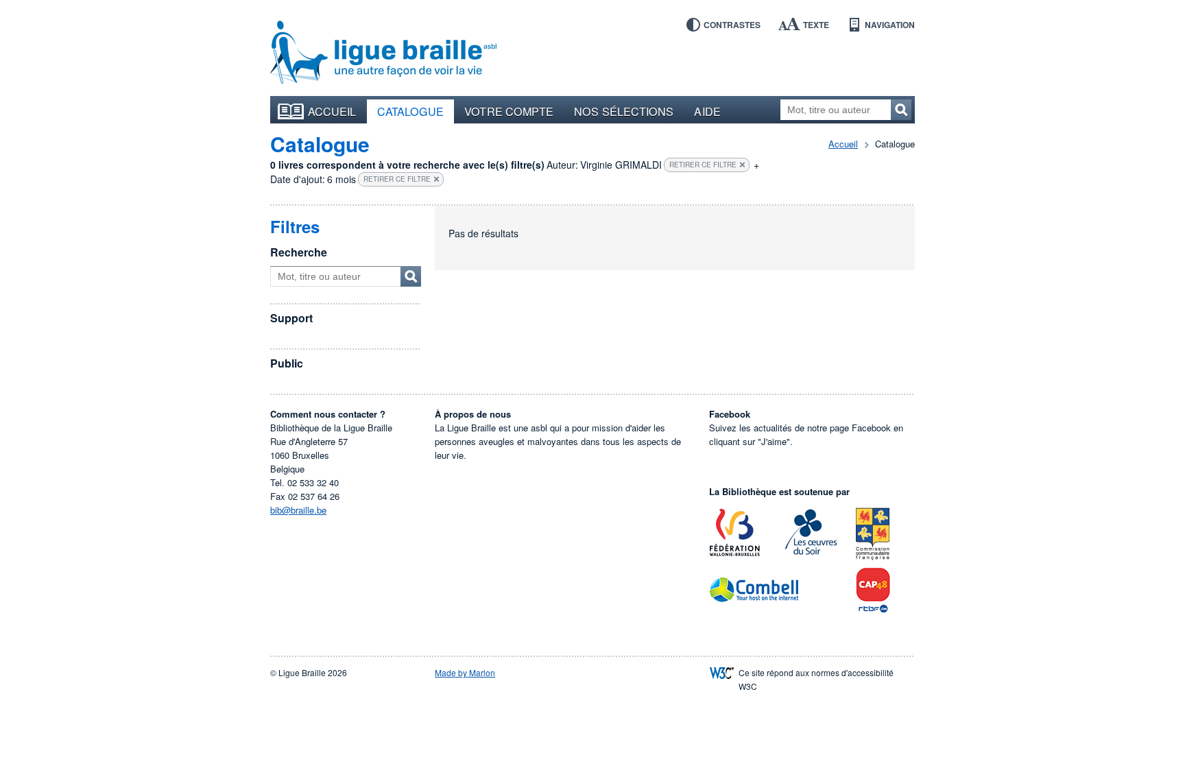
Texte (816, 25)
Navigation (890, 25)
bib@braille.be (298, 509)
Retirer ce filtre (703, 164)
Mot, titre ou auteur (410, 276)
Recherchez (901, 109)
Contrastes (732, 25)
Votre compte (508, 111)
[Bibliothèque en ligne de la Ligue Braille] (383, 52)
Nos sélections (623, 111)
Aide (707, 111)
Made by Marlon (465, 672)
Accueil (332, 111)
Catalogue (410, 111)
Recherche (298, 252)
